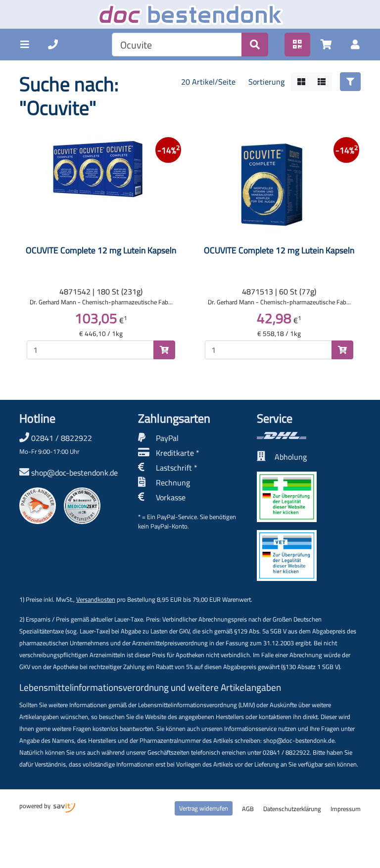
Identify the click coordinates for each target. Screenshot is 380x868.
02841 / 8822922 (55, 444)
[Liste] (321, 81)
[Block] (301, 81)
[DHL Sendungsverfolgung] (309, 435)
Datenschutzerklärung (292, 809)
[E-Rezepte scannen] (297, 44)
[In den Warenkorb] (164, 349)
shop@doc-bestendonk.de (74, 472)
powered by (35, 806)
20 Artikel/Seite (208, 81)
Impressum (346, 809)
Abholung (291, 456)
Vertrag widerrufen (203, 808)
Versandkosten (95, 599)
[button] (25, 44)
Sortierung (266, 81)
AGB (248, 809)
